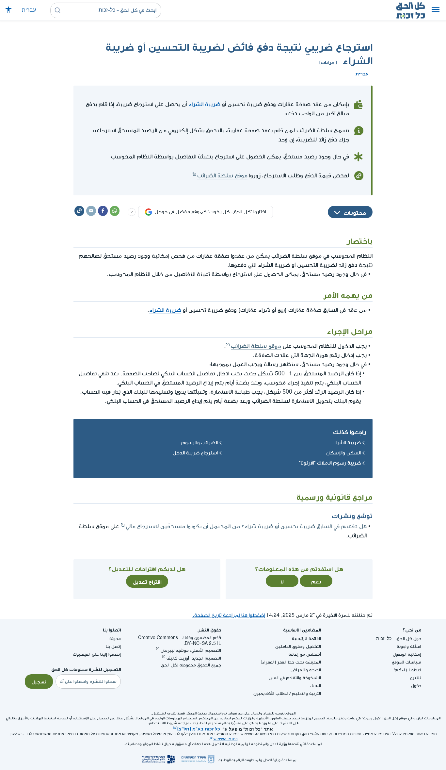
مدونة (115, 638)
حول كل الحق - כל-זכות (398, 638)
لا (282, 580)
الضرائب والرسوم (199, 443)
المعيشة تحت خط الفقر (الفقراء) (291, 662)
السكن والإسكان (343, 453)
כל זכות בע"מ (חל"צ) (198, 728)
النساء (315, 685)
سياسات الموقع (406, 662)
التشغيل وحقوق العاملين (298, 646)
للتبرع (415, 677)
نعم (316, 580)
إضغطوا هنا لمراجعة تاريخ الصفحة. (228, 615)
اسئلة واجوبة (409, 646)
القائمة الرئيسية (306, 638)
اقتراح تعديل (147, 581)
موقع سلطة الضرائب (222, 175)
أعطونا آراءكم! (407, 669)
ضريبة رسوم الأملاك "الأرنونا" (330, 463)
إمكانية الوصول (407, 654)
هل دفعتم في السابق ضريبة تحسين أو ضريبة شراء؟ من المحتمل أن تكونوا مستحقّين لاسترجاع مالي (246, 526)
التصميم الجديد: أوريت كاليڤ (194, 658)
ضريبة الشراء (204, 104)
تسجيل (38, 681)
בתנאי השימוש (226, 739)
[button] (435, 10)
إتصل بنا (113, 646)
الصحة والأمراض (306, 669)
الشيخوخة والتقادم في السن (295, 677)
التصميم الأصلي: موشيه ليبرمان (191, 650)
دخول (416, 685)
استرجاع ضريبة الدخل (195, 453)
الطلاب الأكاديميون (270, 693)
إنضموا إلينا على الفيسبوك (97, 654)
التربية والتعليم (306, 693)
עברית (29, 10)
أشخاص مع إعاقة (305, 654)
